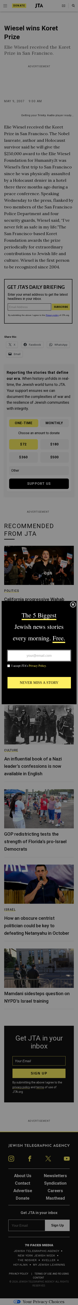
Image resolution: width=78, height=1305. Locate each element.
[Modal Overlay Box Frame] (39, 652)
